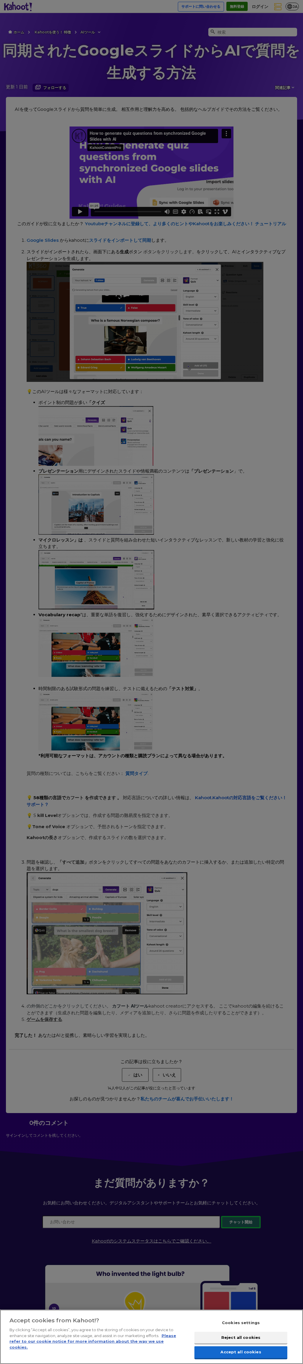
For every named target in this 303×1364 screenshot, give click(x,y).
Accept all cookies (240, 1352)
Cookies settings (241, 1322)
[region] (151, 1337)
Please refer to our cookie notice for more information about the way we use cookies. (92, 1341)
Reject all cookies (240, 1337)
